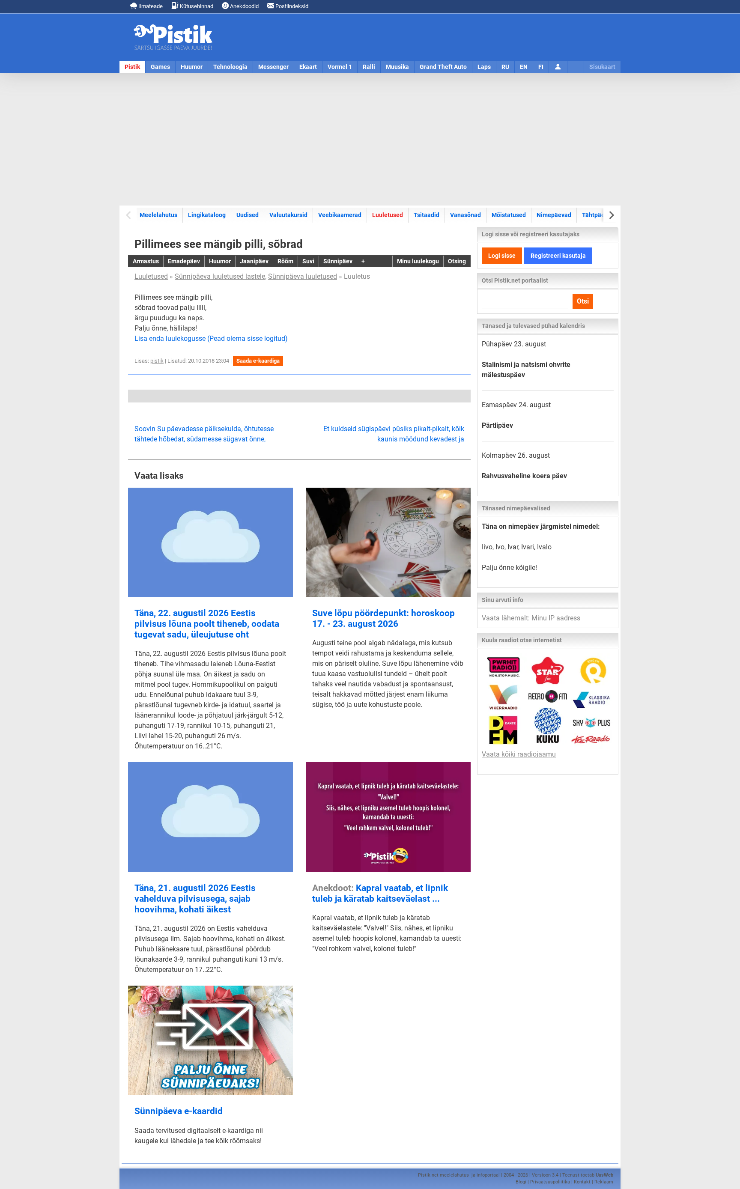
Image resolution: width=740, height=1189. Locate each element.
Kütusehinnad (196, 6)
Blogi (521, 1182)
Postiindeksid (291, 6)
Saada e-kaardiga (258, 361)
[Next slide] (610, 215)
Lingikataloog (207, 215)
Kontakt (582, 1182)
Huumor (192, 66)
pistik (157, 361)
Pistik (132, 66)
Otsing (457, 261)
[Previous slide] (129, 215)
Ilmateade (150, 6)
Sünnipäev (337, 261)
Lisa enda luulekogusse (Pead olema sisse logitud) (211, 338)
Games (160, 66)
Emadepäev (184, 261)
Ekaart (308, 66)
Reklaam (603, 1182)
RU (505, 66)
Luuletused (387, 215)
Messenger (273, 66)
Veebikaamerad (339, 215)
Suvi (308, 261)
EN (524, 66)
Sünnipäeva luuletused (302, 276)
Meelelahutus (158, 215)
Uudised (247, 215)
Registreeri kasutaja (558, 255)
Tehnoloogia (230, 66)
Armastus (146, 261)
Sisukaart (602, 66)
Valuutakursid (288, 215)
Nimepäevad (554, 215)
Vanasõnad (465, 215)
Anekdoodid (244, 6)
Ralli (369, 66)
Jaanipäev (254, 261)
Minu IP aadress (555, 618)
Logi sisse (502, 255)
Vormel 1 (340, 66)
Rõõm (285, 261)
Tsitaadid (426, 215)
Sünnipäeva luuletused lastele (220, 276)
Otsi (583, 301)
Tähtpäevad (598, 215)
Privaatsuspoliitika (550, 1182)
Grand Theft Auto (443, 66)
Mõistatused (509, 215)
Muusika (397, 66)
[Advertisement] (370, 139)
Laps (484, 66)
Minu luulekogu (418, 261)
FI (540, 66)
